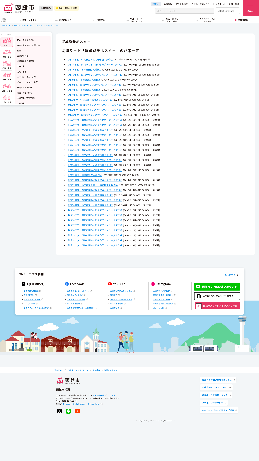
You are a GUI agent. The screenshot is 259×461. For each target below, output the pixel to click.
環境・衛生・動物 (24, 92)
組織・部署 (234, 4)
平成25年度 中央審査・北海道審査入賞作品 (90, 155)
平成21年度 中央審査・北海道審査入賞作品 (90, 195)
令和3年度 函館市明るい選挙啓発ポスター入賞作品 (94, 104)
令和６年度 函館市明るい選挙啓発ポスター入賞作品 (95, 74)
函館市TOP (6, 25)
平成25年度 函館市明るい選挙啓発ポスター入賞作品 (95, 160)
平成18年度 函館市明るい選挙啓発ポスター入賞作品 (95, 220)
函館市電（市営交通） (26, 98)
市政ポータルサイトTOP (23, 25)
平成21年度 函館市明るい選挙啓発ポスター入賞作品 (95, 200)
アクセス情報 (182, 4)
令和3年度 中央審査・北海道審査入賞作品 (90, 99)
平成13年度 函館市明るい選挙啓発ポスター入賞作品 (95, 245)
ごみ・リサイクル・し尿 (27, 82)
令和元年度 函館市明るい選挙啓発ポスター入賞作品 (95, 114)
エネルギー (21, 103)
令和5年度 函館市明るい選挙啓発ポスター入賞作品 (94, 84)
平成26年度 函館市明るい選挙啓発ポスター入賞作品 (95, 149)
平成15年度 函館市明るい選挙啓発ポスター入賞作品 (95, 235)
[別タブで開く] (59, 411)
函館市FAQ (220, 4)
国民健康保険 (22, 55)
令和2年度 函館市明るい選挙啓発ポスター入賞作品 (94, 109)
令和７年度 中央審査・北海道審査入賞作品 (90, 59)
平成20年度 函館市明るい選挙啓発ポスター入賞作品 (95, 210)
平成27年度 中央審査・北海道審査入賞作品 (90, 139)
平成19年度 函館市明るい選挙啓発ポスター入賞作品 (95, 215)
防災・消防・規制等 (68, 8)
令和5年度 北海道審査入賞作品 (84, 79)
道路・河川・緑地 (24, 87)
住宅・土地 (21, 71)
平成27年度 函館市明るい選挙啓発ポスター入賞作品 (95, 144)
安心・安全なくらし (25, 40)
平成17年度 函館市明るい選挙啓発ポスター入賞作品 (95, 225)
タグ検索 (39, 25)
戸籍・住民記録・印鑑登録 (28, 45)
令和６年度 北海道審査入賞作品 (85, 69)
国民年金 (21, 66)
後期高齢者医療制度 (25, 61)
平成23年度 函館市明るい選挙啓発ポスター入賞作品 (95, 180)
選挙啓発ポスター (52, 25)
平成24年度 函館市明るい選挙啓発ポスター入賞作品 (95, 170)
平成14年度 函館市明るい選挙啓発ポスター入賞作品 (95, 240)
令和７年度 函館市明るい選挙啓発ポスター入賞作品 (95, 64)
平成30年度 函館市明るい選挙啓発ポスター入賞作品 (95, 119)
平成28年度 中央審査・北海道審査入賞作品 (90, 129)
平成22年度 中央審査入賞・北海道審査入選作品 (93, 185)
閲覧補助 (47, 8)
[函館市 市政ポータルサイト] (19, 8)
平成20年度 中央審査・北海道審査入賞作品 (90, 205)
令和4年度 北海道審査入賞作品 (84, 89)
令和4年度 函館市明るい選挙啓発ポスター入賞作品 (94, 94)
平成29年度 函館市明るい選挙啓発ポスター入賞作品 (95, 124)
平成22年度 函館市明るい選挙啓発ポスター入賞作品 (95, 190)
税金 (19, 50)
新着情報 (168, 4)
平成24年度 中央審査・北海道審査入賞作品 (90, 165)
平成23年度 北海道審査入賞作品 (85, 175)
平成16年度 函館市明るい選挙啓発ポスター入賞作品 (95, 230)
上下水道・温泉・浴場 (26, 77)
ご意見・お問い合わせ (202, 4)
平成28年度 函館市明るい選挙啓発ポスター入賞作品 (95, 134)
